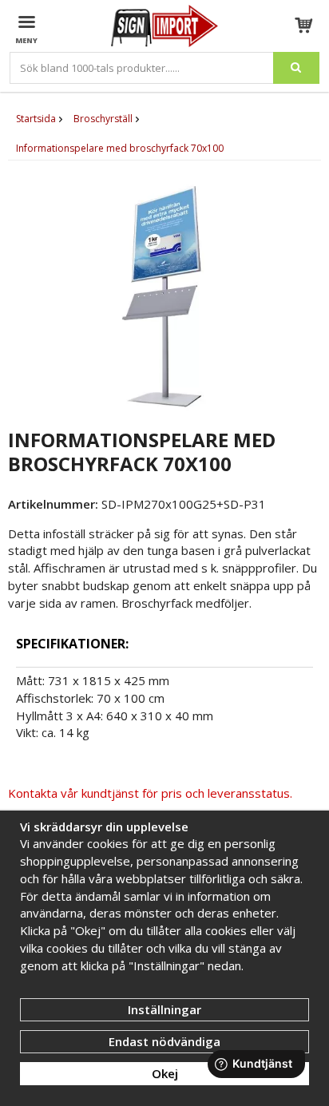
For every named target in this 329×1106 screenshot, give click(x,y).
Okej (165, 1073)
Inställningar (164, 1009)
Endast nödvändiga (164, 1041)
